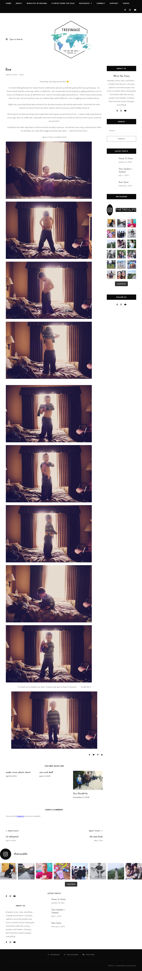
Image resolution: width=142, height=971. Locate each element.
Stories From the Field (63, 3)
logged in (20, 816)
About (19, 3)
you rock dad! (46, 772)
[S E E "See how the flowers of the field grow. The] (131, 274)
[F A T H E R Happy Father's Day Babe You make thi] (131, 233)
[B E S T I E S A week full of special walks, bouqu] (121, 254)
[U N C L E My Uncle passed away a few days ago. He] (121, 223)
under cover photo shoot (18, 772)
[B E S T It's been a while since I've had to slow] (111, 264)
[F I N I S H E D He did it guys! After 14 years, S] (131, 244)
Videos (126, 3)
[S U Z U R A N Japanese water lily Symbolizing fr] (111, 223)
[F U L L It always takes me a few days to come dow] (111, 274)
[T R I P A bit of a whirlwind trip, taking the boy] (131, 223)
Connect (101, 3)
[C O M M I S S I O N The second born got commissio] (131, 264)
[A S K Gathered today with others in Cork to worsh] (111, 254)
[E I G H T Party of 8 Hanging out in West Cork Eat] (121, 244)
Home (8, 3)
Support (114, 3)
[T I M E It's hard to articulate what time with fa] (131, 254)
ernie (21, 74)
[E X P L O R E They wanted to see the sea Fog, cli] (111, 244)
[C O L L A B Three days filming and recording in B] (111, 233)
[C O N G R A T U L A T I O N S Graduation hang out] (121, 233)
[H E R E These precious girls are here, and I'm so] (121, 264)
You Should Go (80, 794)
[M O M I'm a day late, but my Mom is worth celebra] (121, 274)
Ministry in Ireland (37, 3)
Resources (84, 3)
